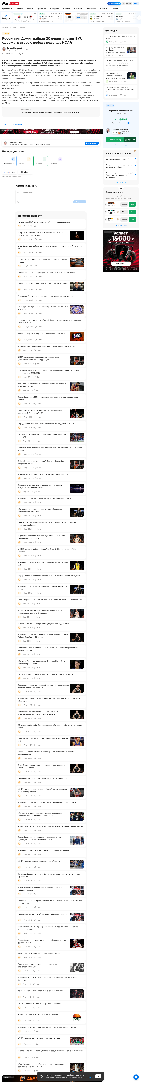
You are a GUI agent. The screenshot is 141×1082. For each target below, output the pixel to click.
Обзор (124, 204)
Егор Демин (17, 124)
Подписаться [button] (92, 143)
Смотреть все (121, 182)
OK (98, 1076)
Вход (135, 3)
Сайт (132, 204)
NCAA (6, 124)
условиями (88, 1077)
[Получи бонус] (119, 3)
